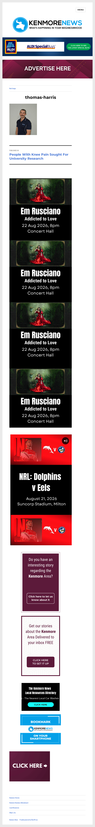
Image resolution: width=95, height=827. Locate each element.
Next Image (12, 88)
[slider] (38, 543)
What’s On (12, 812)
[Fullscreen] (69, 543)
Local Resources (14, 807)
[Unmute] (59, 543)
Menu (81, 10)
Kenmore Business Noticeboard (18, 802)
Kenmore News (13, 820)
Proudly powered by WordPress (29, 820)
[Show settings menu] (64, 543)
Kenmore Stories (14, 797)
